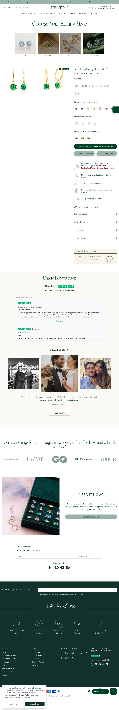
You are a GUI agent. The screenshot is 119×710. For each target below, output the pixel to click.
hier (26, 697)
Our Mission (36, 652)
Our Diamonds (37, 659)
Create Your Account (9, 655)
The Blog (35, 665)
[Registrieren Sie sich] (113, 590)
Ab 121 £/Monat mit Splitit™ (92, 183)
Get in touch (106, 6)
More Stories (59, 413)
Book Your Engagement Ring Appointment (59, 2)
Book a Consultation (9, 668)
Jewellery (62, 13)
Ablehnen (13, 704)
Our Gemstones (37, 655)
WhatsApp (5, 662)
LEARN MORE (70, 658)
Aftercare (5, 675)
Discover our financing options (12, 672)
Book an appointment (106, 9)
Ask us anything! (100, 691)
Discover (93, 13)
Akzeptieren (34, 704)
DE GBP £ (8, 8)
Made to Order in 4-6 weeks (99, 2)
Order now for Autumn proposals (19, 2)
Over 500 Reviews (38, 662)
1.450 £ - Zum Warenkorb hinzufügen (95, 146)
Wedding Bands (48, 13)
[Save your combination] (107, 69)
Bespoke (82, 13)
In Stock (72, 13)
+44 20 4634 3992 (22, 8)
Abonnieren (81, 557)
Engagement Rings (30, 13)
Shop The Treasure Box (91, 517)
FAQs (4, 652)
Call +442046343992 (9, 659)
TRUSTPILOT (106, 660)
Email (3, 665)
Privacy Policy (79, 595)
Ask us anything (107, 153)
